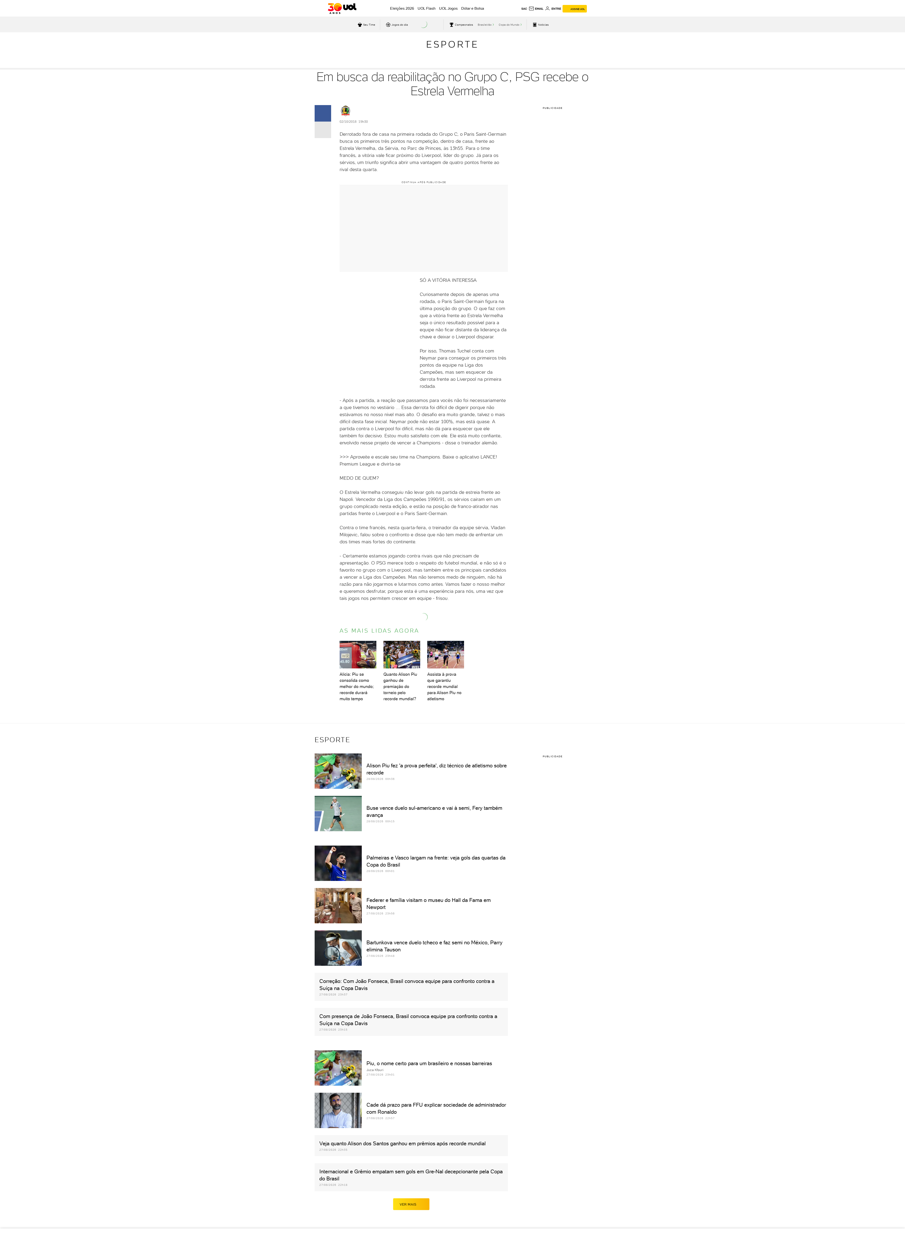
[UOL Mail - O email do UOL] (536, 9)
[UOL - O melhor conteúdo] (342, 8)
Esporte (452, 44)
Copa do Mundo (509, 24)
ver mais (408, 1204)
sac (524, 8)
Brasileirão (485, 24)
